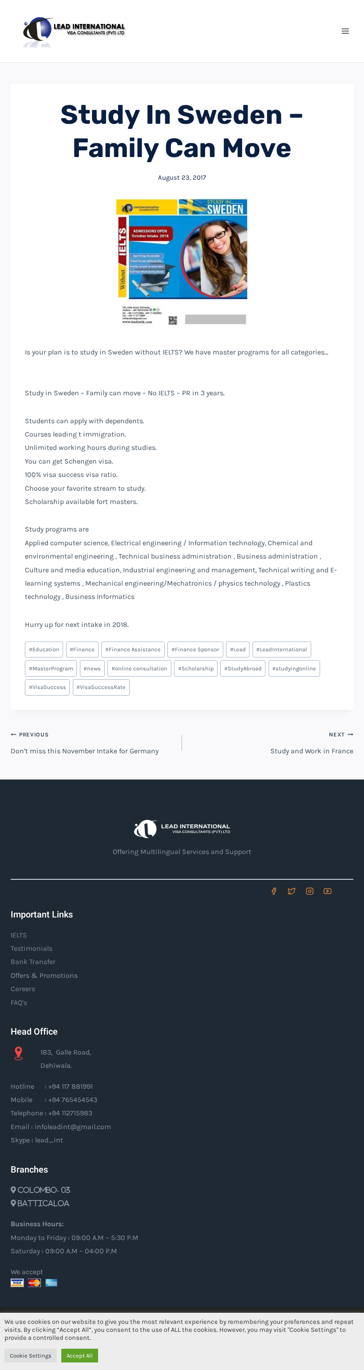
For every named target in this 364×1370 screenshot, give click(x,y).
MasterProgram (51, 668)
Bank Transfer (33, 961)
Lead (238, 649)
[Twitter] (291, 891)
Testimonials (31, 948)
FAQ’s (19, 1002)
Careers (23, 988)
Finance (82, 649)
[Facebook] (273, 891)
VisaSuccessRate (101, 687)
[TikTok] (345, 891)
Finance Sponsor (195, 649)
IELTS (19, 935)
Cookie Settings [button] (30, 1355)
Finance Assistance (133, 649)
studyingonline (294, 668)
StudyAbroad (243, 668)
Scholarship (196, 668)
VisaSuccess (47, 687)
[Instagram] (309, 891)
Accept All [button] (80, 1355)
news (92, 668)
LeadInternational (281, 649)
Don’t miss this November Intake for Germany (84, 743)
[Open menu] (345, 31)
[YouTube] (327, 891)
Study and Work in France (311, 743)
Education (44, 649)
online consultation (139, 668)
